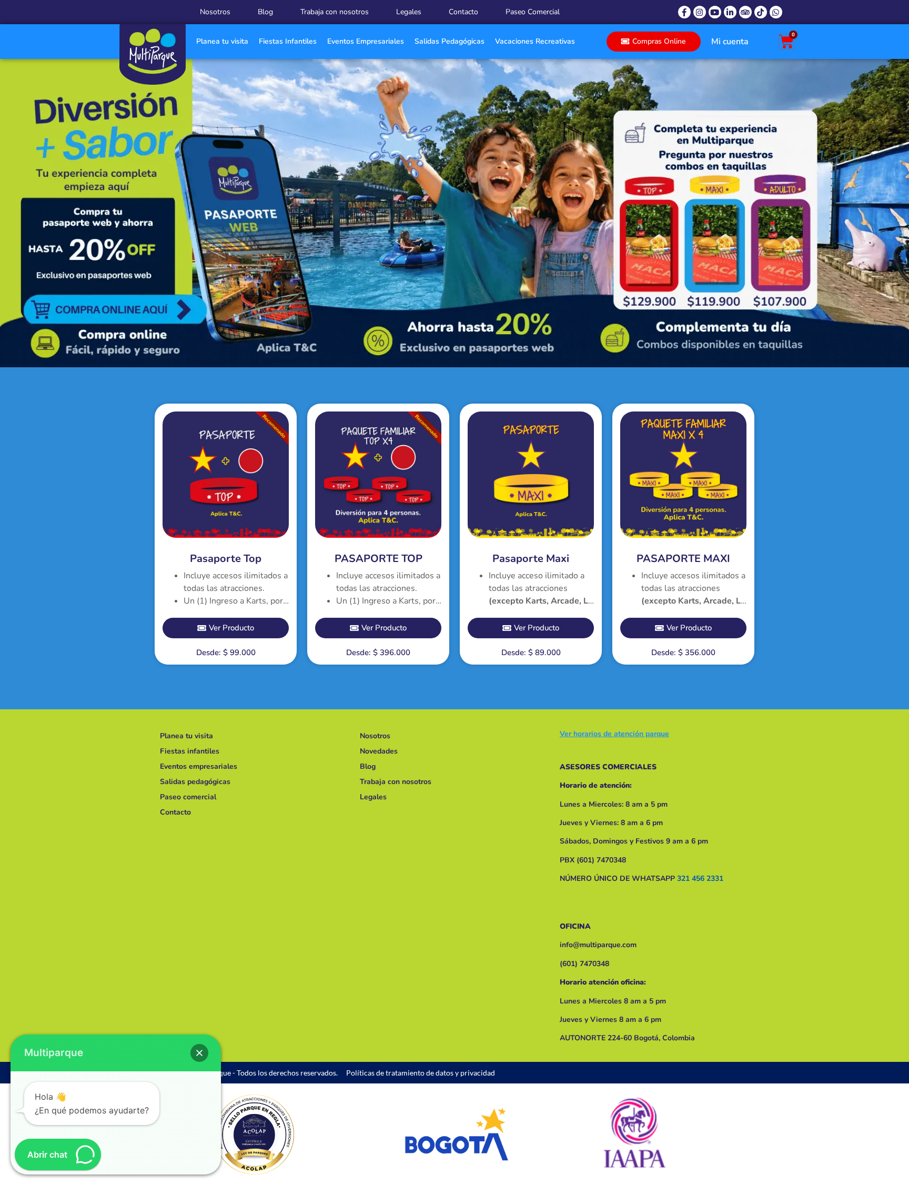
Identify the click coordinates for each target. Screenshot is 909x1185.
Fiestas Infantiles (288, 41)
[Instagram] (699, 12)
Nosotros (215, 12)
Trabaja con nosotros (334, 12)
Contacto (463, 12)
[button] (199, 1053)
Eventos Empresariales (365, 41)
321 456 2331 (700, 878)
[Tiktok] (760, 12)
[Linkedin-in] (730, 12)
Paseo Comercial (533, 12)
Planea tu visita (222, 41)
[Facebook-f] (684, 12)
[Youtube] (715, 12)
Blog (265, 12)
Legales (408, 12)
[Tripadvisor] (745, 12)
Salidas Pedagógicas (449, 41)
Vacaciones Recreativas (535, 41)
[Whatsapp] (776, 12)
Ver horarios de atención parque (614, 734)
